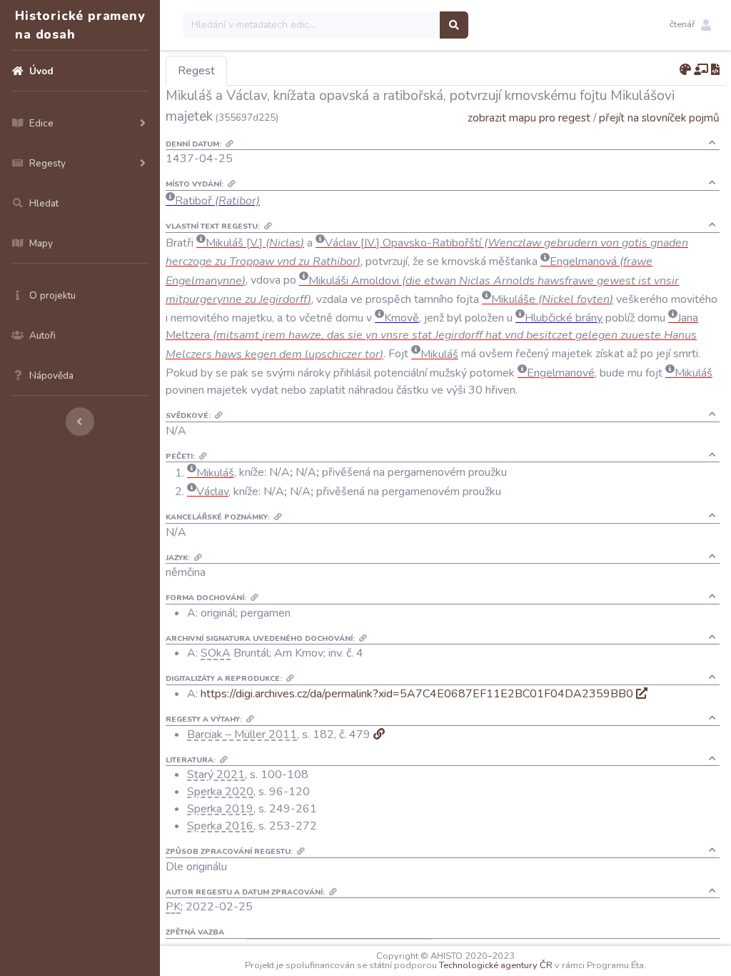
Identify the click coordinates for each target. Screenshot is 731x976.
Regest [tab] (196, 71)
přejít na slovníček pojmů (659, 117)
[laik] (701, 70)
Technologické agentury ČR (496, 965)
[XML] (715, 70)
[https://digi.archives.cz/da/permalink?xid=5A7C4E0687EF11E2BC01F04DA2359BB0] (641, 694)
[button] (690, 25)
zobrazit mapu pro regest (529, 117)
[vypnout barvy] (685, 70)
